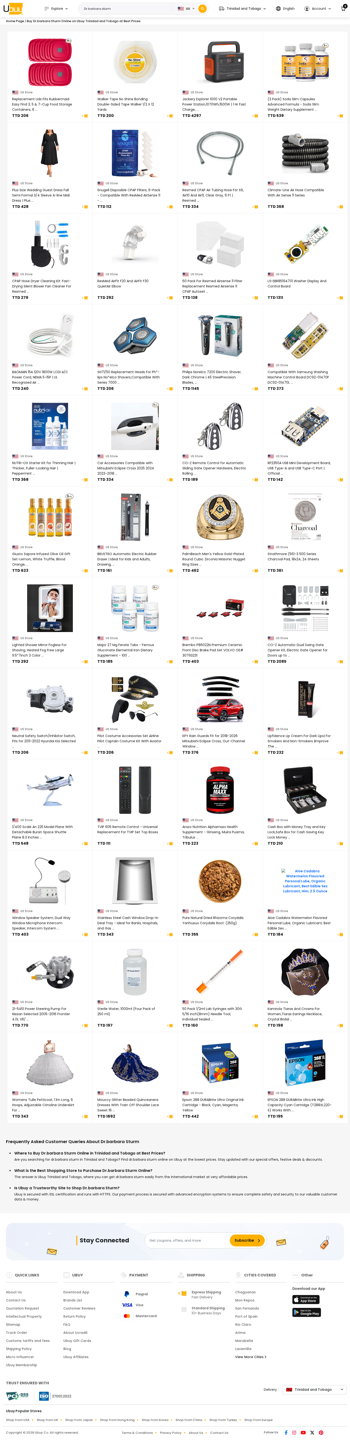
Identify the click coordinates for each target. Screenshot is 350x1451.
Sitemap (13, 1324)
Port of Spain (246, 1316)
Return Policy (74, 1316)
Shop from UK (47, 1420)
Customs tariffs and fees (28, 1340)
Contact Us (16, 1300)
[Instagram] (294, 1433)
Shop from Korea (155, 1420)
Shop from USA (18, 1420)
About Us (14, 1292)
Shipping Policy (19, 1348)
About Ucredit (75, 1332)
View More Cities (250, 1357)
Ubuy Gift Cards (77, 1340)
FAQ (66, 1324)
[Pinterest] (321, 1433)
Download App (76, 1292)
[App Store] (306, 1301)
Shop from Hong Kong (117, 1420)
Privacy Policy (171, 1433)
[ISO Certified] (53, 1396)
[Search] (202, 9)
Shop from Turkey (223, 1420)
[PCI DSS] (17, 1396)
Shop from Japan (79, 1420)
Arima (240, 1332)
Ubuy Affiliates (76, 1357)
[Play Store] (306, 1314)
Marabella (244, 1340)
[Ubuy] (13, 8)
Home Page (15, 21)
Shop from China (188, 1420)
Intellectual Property (24, 1316)
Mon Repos (245, 1300)
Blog (67, 1348)
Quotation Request (22, 1308)
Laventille (243, 1348)
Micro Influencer (20, 1357)
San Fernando (247, 1308)
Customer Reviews (79, 1308)
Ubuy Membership (21, 1365)
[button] (242, 9)
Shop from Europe (258, 1420)
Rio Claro (243, 1324)
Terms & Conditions (137, 1433)
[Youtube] (303, 1433)
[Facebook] (286, 1433)
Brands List (72, 1300)
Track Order (16, 1332)
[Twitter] (312, 1433)
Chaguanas (245, 1292)
